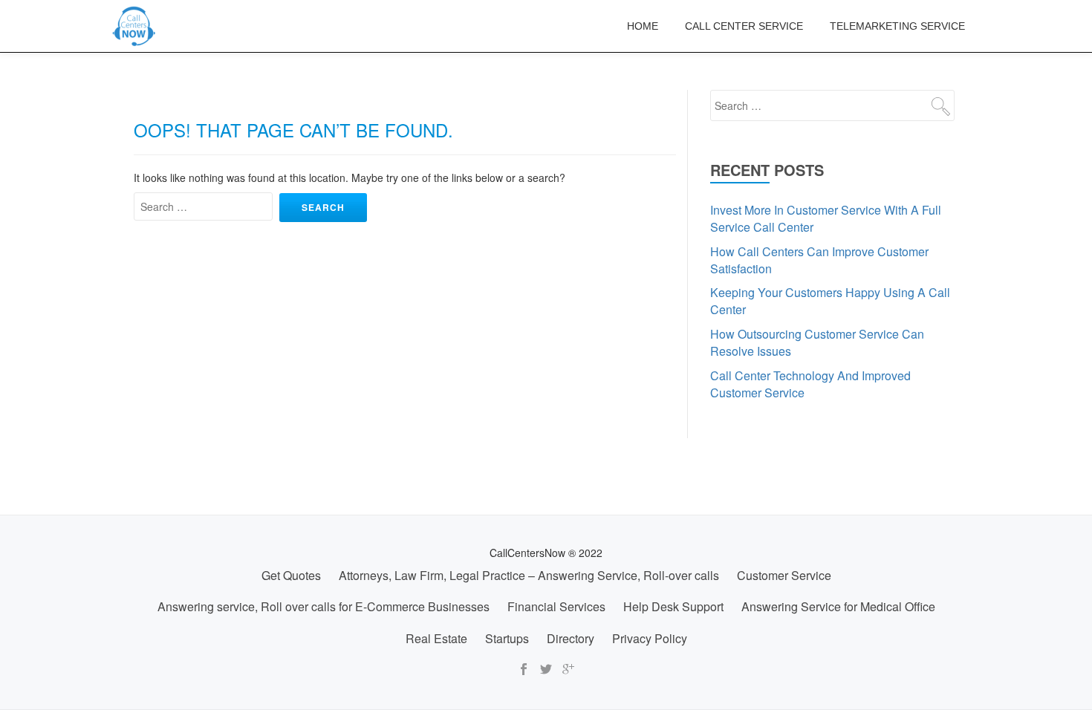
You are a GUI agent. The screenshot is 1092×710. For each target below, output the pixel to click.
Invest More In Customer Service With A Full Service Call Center (825, 218)
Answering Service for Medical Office (838, 606)
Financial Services (556, 606)
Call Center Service (744, 26)
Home (642, 26)
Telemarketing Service (897, 26)
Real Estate (436, 638)
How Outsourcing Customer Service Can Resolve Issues (817, 342)
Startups (507, 638)
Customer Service (784, 575)
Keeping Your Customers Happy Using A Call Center (830, 301)
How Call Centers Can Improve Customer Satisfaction (819, 260)
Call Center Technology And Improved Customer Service (810, 384)
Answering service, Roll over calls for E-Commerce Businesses (323, 606)
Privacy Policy (649, 638)
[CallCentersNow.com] (136, 26)
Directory (570, 638)
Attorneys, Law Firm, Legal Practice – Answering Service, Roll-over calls (529, 575)
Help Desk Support (673, 606)
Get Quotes (291, 575)
